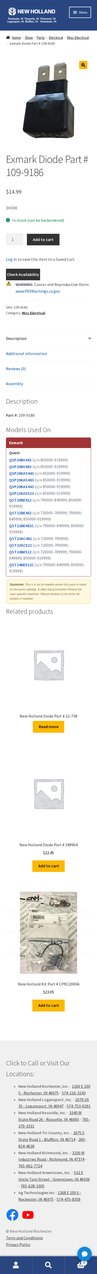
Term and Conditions (24, 1237)
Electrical (56, 37)
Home (16, 37)
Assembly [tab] (14, 383)
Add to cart (43, 239)
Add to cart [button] (48, 865)
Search (48, 1265)
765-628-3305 (32, 1185)
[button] (83, 65)
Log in (11, 259)
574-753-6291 (79, 1106)
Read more (48, 726)
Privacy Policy (18, 1244)
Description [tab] (16, 338)
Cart (75, 1260)
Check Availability (23, 274)
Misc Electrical (78, 37)
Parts (41, 37)
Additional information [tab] (26, 353)
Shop (29, 37)
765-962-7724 (30, 1165)
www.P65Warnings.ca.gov (38, 291)
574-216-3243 (74, 1092)
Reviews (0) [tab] (16, 368)
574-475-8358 (68, 1199)
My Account (16, 1265)
